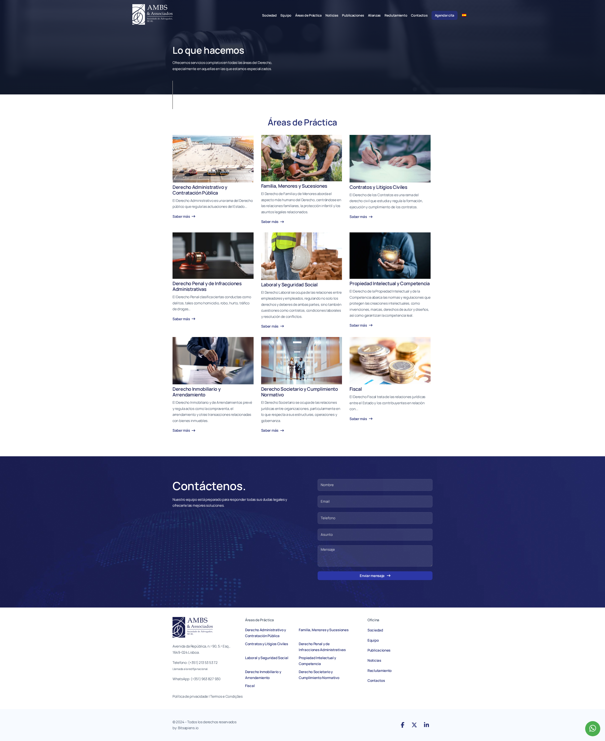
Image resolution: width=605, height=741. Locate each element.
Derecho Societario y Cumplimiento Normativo (319, 674)
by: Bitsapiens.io (186, 727)
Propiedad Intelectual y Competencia (317, 660)
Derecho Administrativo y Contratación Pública (265, 633)
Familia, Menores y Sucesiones (323, 629)
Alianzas (374, 15)
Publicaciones (353, 15)
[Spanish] (466, 15)
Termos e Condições (226, 696)
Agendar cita (444, 15)
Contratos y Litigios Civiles (266, 643)
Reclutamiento (396, 15)
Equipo (286, 15)
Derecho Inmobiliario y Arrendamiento (263, 674)
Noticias (331, 15)
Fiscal (250, 685)
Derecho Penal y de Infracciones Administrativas (322, 646)
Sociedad (269, 15)
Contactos (419, 15)
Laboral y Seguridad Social (266, 657)
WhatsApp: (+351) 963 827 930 (196, 678)
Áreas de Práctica (308, 15)
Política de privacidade (190, 696)
